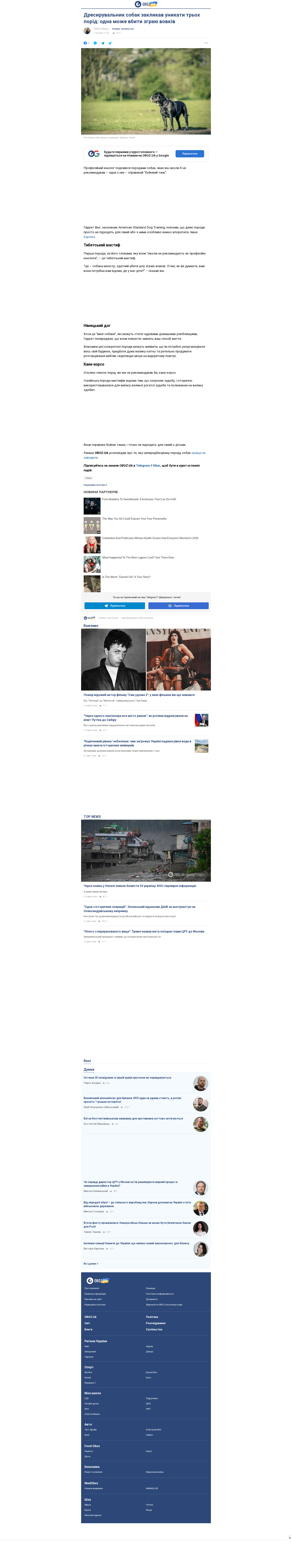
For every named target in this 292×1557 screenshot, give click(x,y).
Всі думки (90, 1263)
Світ (87, 1323)
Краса (87, 1510)
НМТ (148, 1409)
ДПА (148, 1403)
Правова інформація (95, 1294)
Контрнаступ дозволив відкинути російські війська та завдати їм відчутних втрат (130, 916)
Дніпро (149, 1351)
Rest (87, 1061)
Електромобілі (153, 1429)
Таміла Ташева (92, 1231)
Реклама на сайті (93, 1299)
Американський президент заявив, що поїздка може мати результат (122, 936)
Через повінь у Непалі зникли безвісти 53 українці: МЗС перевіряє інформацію (140, 886)
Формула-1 (90, 1383)
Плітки (149, 1504)
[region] (146, 199)
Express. (90, 237)
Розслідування (155, 1323)
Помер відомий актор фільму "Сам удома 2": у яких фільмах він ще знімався (139, 695)
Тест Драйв (90, 1429)
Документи (151, 1299)
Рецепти (88, 1451)
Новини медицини (93, 1488)
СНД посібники (92, 1414)
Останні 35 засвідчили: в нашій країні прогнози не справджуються (127, 1077)
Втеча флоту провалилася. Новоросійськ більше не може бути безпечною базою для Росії (137, 1224)
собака (88, 478)
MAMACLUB (152, 1488)
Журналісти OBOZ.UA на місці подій (164, 1304)
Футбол (88, 1372)
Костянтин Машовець (97, 1123)
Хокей (87, 1377)
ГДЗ (86, 1398)
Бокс (148, 1377)
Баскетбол (151, 1372)
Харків (149, 1346)
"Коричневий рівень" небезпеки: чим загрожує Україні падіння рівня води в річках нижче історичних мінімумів (137, 743)
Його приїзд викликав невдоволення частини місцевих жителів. (119, 725)
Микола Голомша (94, 1211)
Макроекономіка (155, 1472)
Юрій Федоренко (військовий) (101, 1107)
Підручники (152, 1398)
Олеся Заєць (101, 28)
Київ (86, 1346)
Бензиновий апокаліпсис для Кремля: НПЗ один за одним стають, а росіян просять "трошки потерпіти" (132, 1099)
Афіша (87, 1504)
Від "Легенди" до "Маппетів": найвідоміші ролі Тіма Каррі (115, 700)
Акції (86, 1435)
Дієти (87, 1456)
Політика (152, 1317)
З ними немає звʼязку (95, 891)
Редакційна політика (94, 485)
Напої (149, 1451)
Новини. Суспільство (123, 29)
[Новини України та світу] (89, 619)
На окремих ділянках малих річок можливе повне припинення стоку (122, 750)
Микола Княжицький (96, 1191)
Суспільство (154, 1329)
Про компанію (91, 1288)
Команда (150, 1288)
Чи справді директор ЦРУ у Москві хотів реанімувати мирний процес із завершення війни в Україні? (131, 1183)
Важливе (91, 626)
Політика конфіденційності (160, 1294)
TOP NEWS (92, 817)
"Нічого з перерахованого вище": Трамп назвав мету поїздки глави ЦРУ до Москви (144, 931)
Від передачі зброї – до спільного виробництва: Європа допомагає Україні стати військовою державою (137, 1204)
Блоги (88, 1329)
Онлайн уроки (91, 1403)
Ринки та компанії (93, 1472)
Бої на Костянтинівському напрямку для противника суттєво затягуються (133, 1118)
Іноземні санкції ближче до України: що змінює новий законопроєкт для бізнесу (136, 1243)
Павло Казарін (92, 1082)
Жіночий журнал (92, 1515)
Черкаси (88, 1357)
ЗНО (86, 1409)
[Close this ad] (289, 1537)
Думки (89, 1069)
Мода (149, 1510)
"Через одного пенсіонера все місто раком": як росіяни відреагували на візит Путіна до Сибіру (136, 718)
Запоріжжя (90, 1351)
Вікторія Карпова (94, 1248)
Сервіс (149, 1435)
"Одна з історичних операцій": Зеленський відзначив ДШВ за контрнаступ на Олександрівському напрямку (139, 909)
